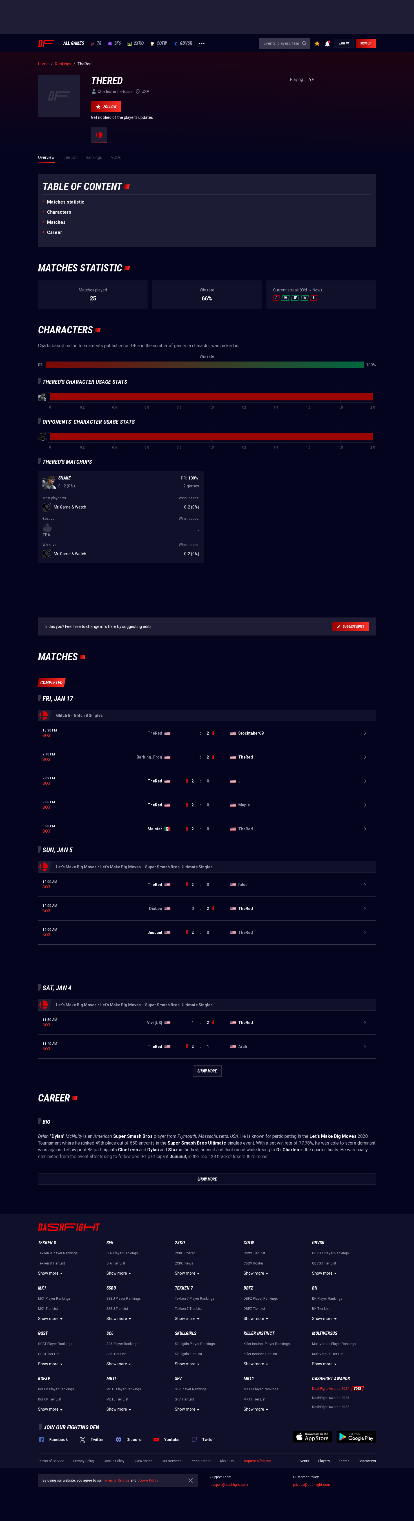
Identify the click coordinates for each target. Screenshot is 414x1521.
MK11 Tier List (255, 1399)
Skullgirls (185, 1333)
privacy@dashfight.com (311, 1485)
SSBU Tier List (117, 1309)
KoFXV (44, 1378)
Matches (56, 222)
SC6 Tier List (116, 1354)
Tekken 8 (47, 1242)
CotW (162, 43)
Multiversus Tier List (328, 1354)
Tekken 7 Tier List (188, 1309)
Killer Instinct (259, 1333)
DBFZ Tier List (254, 1309)
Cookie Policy (114, 1461)
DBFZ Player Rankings (261, 1299)
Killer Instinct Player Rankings (267, 1344)
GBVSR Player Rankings (330, 1253)
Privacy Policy (84, 1461)
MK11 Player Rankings (261, 1389)
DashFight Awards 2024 (330, 1389)
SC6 (109, 1333)
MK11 (249, 1378)
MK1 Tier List (48, 1309)
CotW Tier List (254, 1253)
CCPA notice (143, 1461)
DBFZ (248, 1288)
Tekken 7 (184, 1288)
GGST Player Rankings (55, 1344)
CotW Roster (253, 1263)
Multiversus (324, 1333)
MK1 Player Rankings (54, 1299)
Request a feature (257, 1461)
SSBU (111, 1288)
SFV (178, 1378)
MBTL (111, 1378)
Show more (48, 1273)
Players (324, 1461)
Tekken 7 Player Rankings (195, 1299)
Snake (64, 478)
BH (314, 1288)
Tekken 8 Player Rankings (58, 1253)
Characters (59, 212)
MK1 (42, 1288)
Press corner (201, 1461)
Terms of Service (51, 1461)
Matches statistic (65, 202)
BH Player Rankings (327, 1299)
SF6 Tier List (115, 1263)
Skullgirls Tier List (188, 1354)
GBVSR (186, 43)
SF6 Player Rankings (122, 1253)
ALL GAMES (73, 43)
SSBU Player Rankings (123, 1299)
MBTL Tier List (117, 1399)
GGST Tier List (49, 1354)
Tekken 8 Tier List (51, 1263)
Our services (172, 1461)
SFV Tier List (184, 1399)
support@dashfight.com (229, 1485)
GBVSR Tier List (324, 1263)
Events (304, 1461)
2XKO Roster (185, 1253)
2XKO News (184, 1263)
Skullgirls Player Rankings (195, 1344)
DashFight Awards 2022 (330, 1407)
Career (54, 232)
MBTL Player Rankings (123, 1389)
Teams (344, 1461)
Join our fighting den (71, 1427)
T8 (99, 43)
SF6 (117, 43)
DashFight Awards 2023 (330, 1398)
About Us (227, 1461)
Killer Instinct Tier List (260, 1354)
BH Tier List (321, 1309)
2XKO (139, 43)
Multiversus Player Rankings (334, 1344)
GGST (43, 1333)
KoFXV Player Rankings (56, 1389)
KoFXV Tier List (49, 1399)
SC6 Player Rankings (122, 1344)
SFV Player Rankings (191, 1389)
